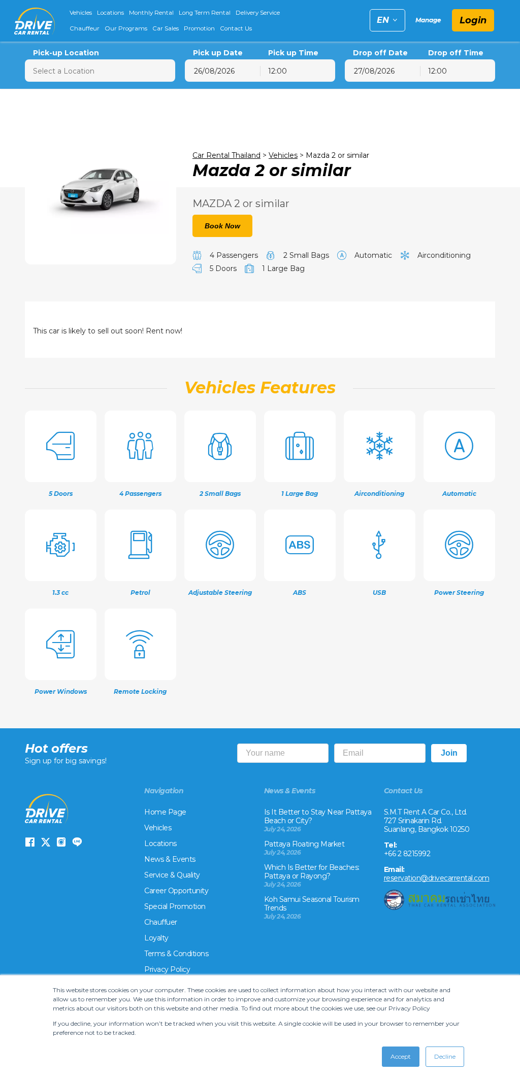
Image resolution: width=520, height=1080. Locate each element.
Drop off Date (380, 53)
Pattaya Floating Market (304, 844)
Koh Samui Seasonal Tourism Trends (312, 904)
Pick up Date (218, 53)
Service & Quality (172, 875)
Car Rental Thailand (226, 155)
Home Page (165, 812)
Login (473, 20)
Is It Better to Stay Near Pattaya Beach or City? (318, 816)
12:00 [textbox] (277, 71)
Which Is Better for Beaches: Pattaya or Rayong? (312, 872)
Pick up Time (293, 53)
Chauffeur (85, 28)
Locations (110, 12)
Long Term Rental (205, 12)
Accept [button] (401, 1056)
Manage (428, 20)
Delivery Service (258, 12)
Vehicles (81, 12)
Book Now (222, 226)
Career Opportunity (176, 890)
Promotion (199, 28)
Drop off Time (455, 53)
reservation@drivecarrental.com (437, 878)
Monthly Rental (151, 12)
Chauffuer (160, 922)
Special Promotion (175, 906)
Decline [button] (445, 1056)
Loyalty (156, 937)
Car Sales (165, 28)
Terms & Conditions (176, 953)
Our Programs (126, 28)
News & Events (170, 859)
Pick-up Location (66, 53)
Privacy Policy (167, 969)
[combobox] (297, 70)
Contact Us (236, 28)
